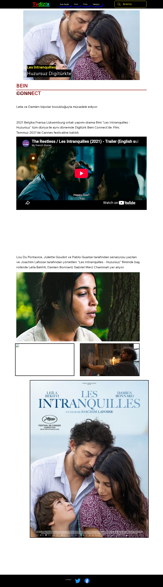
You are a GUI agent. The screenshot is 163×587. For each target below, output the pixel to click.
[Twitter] (78, 580)
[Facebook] (87, 580)
